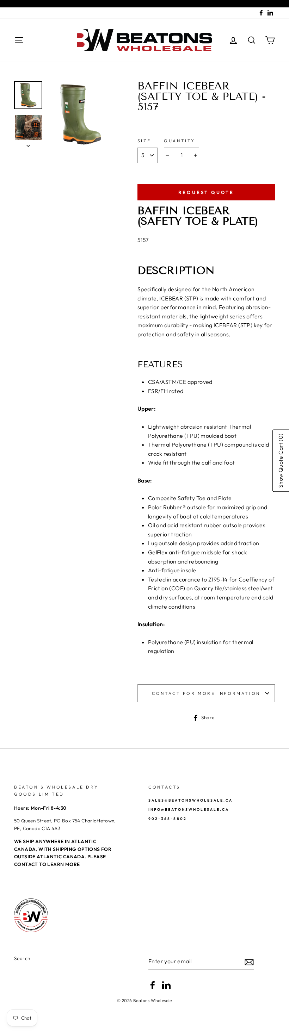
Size (144, 140)
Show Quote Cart (280, 461)
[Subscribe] (249, 961)
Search (22, 958)
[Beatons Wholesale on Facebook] (152, 985)
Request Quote (206, 192)
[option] (81, 114)
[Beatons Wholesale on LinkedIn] (166, 985)
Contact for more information (206, 693)
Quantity (179, 140)
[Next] (28, 143)
